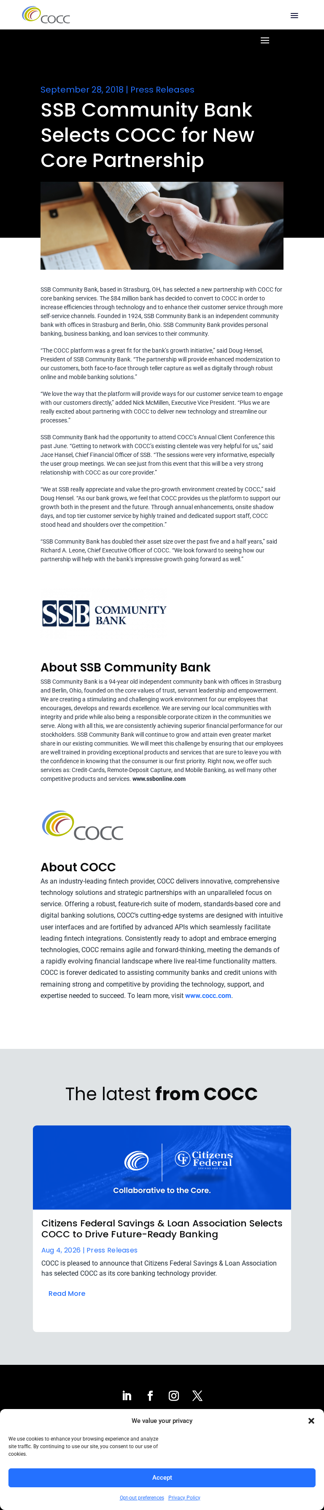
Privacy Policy (184, 1498)
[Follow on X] (197, 1396)
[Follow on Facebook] (150, 1396)
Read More (67, 1293)
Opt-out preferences (142, 1498)
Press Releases (162, 90)
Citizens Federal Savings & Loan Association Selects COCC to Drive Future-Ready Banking (162, 1229)
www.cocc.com (208, 996)
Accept (162, 1477)
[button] (311, 1421)
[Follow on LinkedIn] (126, 1396)
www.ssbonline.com (159, 778)
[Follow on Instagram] (174, 1396)
